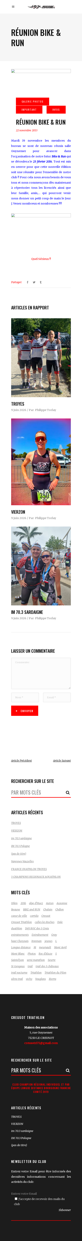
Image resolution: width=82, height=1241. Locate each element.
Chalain (47, 909)
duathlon (16, 928)
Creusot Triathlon (21, 922)
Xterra (52, 979)
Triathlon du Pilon (55, 972)
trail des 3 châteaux (47, 966)
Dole (60, 922)
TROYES (17, 404)
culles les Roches (44, 922)
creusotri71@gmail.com (41, 1043)
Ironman (36, 941)
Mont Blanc (18, 953)
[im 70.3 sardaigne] (41, 566)
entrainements (20, 935)
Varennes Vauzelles (22, 861)
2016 (23, 903)
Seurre (52, 960)
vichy (29, 979)
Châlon (59, 909)
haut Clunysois (19, 941)
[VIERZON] (41, 461)
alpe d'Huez (36, 903)
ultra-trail (17, 979)
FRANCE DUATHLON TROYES (29, 869)
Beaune (15, 909)
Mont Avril (60, 947)
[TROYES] (41, 357)
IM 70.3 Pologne (20, 846)
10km (14, 903)
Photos (32, 953)
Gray (54, 935)
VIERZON (18, 512)
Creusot (45, 916)
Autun (50, 903)
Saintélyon (17, 960)
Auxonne (62, 903)
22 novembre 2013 (26, 130)
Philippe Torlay (45, 410)
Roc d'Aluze (45, 953)
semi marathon (36, 960)
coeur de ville (19, 916)
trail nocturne (19, 972)
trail (30, 966)
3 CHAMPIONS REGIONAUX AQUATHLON (36, 877)
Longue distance (21, 947)
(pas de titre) (18, 853)
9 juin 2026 (18, 410)
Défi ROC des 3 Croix (37, 928)
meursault (45, 947)
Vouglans (40, 979)
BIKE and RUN (31, 909)
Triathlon (36, 972)
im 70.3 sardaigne (27, 612)
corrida (34, 916)
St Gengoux (18, 966)
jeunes (48, 941)
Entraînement (40, 935)
